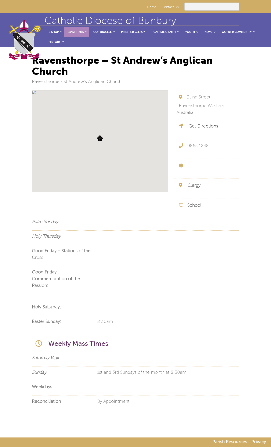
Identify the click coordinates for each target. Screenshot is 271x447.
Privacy (258, 441)
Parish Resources (229, 441)
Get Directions (203, 126)
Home (152, 7)
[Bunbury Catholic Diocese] (23, 55)
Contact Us (170, 7)
